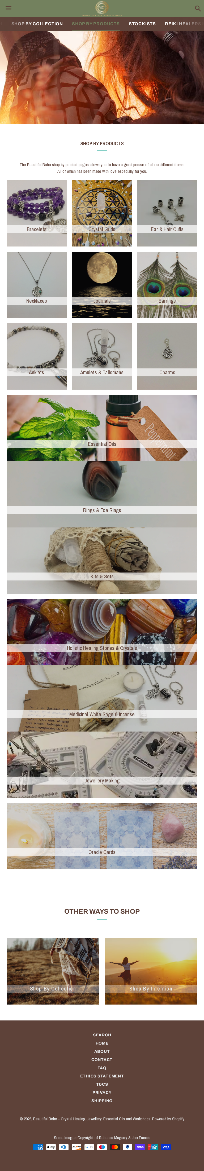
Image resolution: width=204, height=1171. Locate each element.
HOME (102, 1043)
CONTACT (102, 1060)
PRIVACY (102, 1092)
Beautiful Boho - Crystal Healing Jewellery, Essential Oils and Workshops (91, 1119)
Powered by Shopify (168, 1119)
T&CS (102, 1084)
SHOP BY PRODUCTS (96, 23)
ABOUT (102, 1051)
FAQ (101, 1068)
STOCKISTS (142, 23)
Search (102, 1035)
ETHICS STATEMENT (102, 1076)
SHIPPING (102, 1101)
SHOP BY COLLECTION (37, 23)
